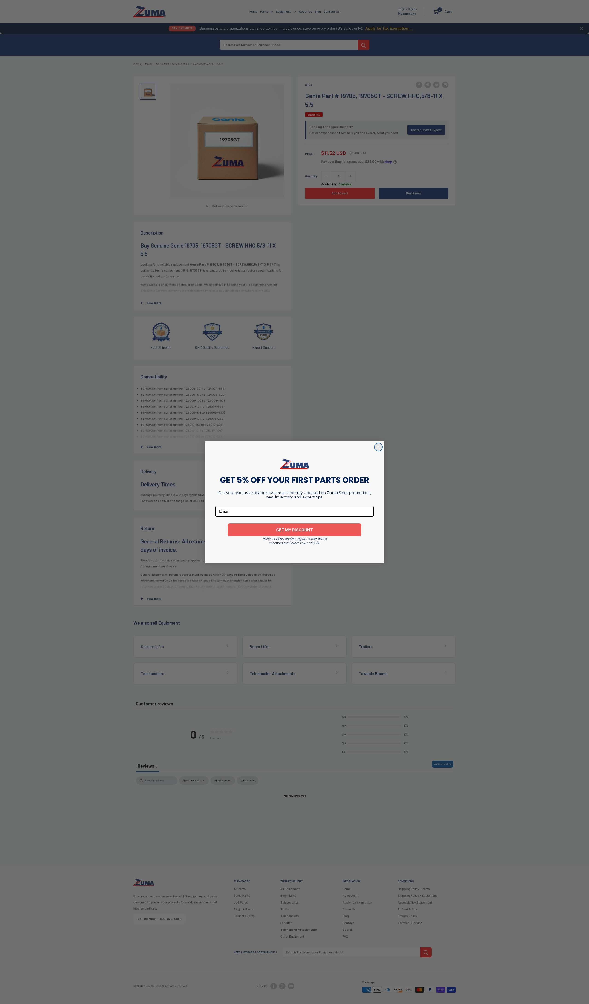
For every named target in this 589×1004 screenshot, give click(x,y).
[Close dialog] (378, 447)
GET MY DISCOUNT (294, 529)
